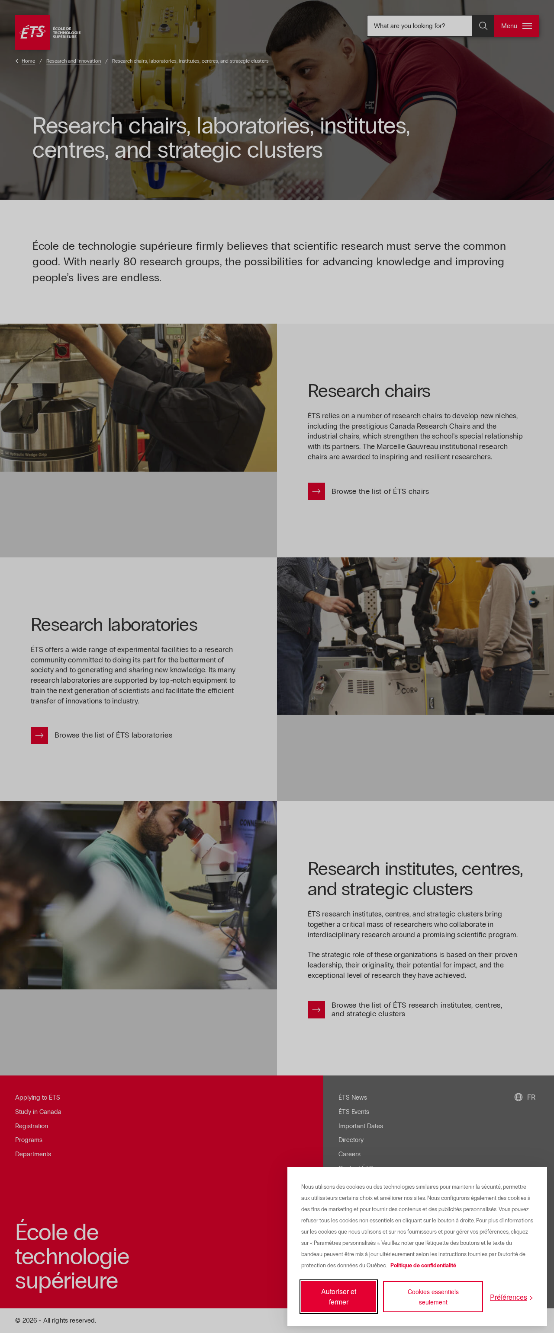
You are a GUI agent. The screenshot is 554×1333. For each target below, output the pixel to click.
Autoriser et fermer (338, 1296)
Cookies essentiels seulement (433, 1296)
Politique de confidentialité (423, 1265)
